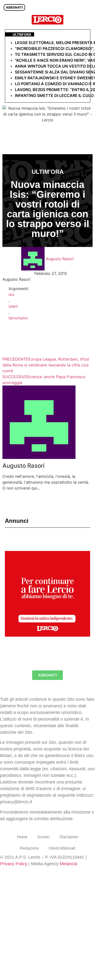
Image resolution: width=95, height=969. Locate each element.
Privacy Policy (13, 863)
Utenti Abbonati (62, 848)
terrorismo (18, 317)
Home (22, 837)
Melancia (68, 863)
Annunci (16, 520)
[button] (89, 20)
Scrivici (43, 837)
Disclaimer (69, 837)
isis (11, 294)
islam (13, 306)
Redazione (29, 848)
